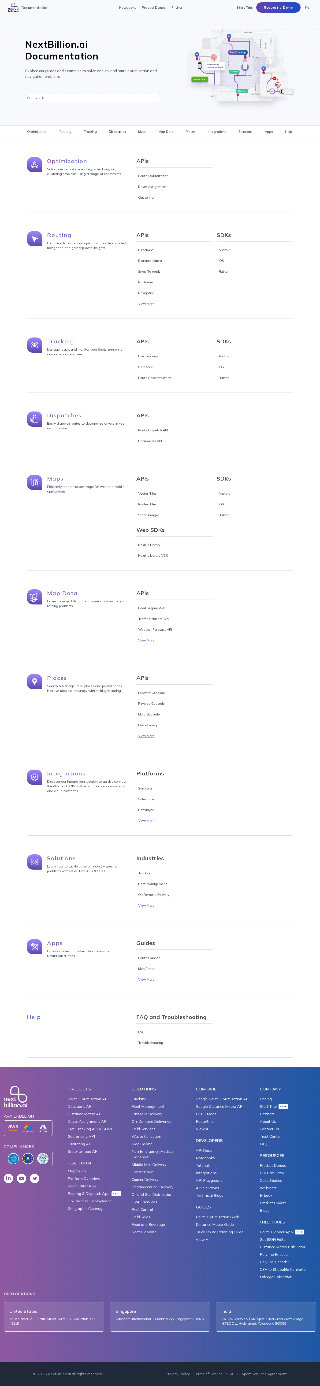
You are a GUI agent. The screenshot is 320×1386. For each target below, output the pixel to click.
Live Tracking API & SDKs (90, 1129)
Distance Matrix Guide (215, 1224)
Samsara (145, 788)
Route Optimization (153, 176)
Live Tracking (148, 356)
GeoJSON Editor (273, 1239)
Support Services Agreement (262, 1373)
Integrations (217, 132)
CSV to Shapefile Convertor (283, 1269)
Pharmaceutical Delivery (153, 1187)
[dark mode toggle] (307, 7)
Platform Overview (84, 1178)
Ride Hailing (142, 1143)
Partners (267, 1114)
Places (191, 132)
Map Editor (146, 969)
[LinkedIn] (8, 1178)
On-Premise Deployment (89, 1201)
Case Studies (271, 1180)
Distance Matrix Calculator (282, 1247)
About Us (268, 1121)
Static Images (149, 515)
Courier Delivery (145, 1179)
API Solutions (207, 1188)
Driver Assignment (152, 187)
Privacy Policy (178, 1373)
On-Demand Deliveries (151, 1121)
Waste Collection (146, 1136)
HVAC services (144, 1202)
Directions (145, 250)
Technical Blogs (209, 1195)
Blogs (264, 1210)
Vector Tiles (147, 493)
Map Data (166, 132)
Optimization (37, 132)
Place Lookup (148, 725)
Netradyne (146, 810)
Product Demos (154, 7)
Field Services (143, 1129)
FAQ (141, 1032)
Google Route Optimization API (222, 1099)
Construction (142, 1172)
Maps (142, 132)
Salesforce (146, 799)
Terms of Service (208, 1373)
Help (288, 132)
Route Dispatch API (153, 430)
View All (203, 1129)
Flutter (224, 271)
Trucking (144, 873)
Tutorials (203, 1165)
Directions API (80, 1106)
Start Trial (245, 7)
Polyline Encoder (274, 1254)
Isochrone (145, 282)
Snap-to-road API (83, 1151)
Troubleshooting (150, 1043)
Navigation (146, 293)
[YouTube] (21, 1178)
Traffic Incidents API (153, 619)
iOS (221, 261)
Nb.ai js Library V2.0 (153, 555)
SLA (230, 1373)
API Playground (209, 1180)
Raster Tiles (147, 504)
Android (224, 250)
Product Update (273, 1203)
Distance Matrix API (85, 1114)
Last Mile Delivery (147, 1114)
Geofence (145, 367)
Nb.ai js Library (149, 545)
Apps (269, 132)
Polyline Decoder (274, 1262)
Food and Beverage (148, 1224)
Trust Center (270, 1136)
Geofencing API (81, 1136)
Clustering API (80, 1143)
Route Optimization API (88, 1099)
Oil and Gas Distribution (152, 1194)
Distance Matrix (150, 261)
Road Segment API (152, 608)
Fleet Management (152, 884)
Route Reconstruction (154, 378)
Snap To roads (149, 271)
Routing (65, 132)
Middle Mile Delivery (149, 1164)
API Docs (204, 1150)
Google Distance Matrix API (219, 1106)
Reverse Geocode (151, 703)
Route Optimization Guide (218, 1217)
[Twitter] (34, 1178)
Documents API (150, 441)
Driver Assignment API (87, 1121)
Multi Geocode (149, 714)
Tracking (90, 132)
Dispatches (117, 132)
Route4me (205, 1121)
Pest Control (142, 1209)
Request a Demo (278, 7)
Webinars (268, 1188)
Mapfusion (77, 1171)
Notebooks (127, 7)
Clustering (146, 197)
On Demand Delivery (153, 895)
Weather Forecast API (155, 629)
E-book (266, 1195)
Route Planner (149, 958)
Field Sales (141, 1217)
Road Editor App (82, 1186)
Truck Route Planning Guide (219, 1232)
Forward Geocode (151, 693)
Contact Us (269, 1129)
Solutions (245, 132)
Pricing (176, 7)
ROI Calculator (272, 1173)
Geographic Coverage (86, 1208)
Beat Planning (144, 1232)
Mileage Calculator (275, 1277)
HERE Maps (206, 1114)
